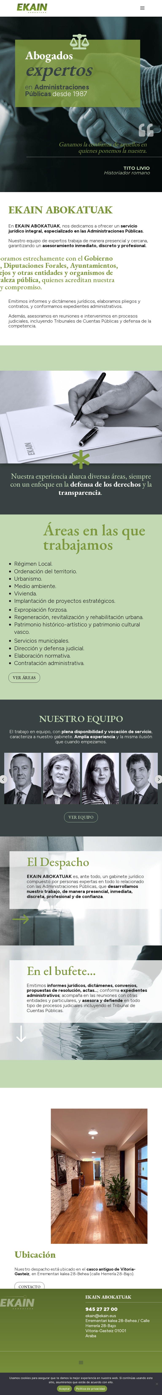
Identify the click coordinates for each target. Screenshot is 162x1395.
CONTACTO (29, 1286)
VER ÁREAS (24, 677)
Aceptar (64, 1388)
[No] (157, 1384)
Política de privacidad (90, 1388)
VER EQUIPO (81, 817)
